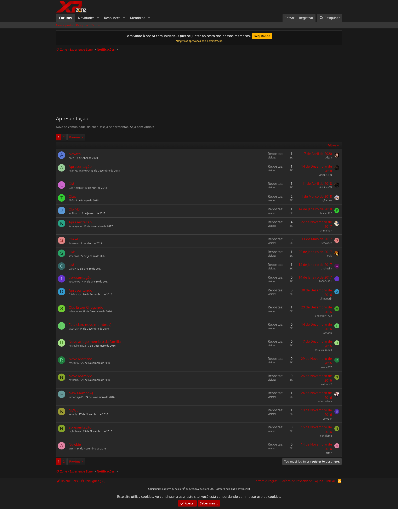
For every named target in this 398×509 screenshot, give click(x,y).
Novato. (75, 153)
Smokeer (74, 243)
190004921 (75, 281)
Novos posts (64, 25)
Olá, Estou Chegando (86, 307)
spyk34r (327, 418)
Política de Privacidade (296, 481)
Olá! (72, 252)
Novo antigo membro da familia (95, 341)
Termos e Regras (266, 481)
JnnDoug (73, 213)
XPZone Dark (69, 481)
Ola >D (74, 209)
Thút (71, 200)
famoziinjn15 (76, 397)
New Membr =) (81, 393)
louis (329, 255)
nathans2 (74, 380)
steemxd (74, 256)
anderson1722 (323, 316)
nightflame (75, 431)
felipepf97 (326, 213)
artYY (72, 448)
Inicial (330, 481)
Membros (137, 18)
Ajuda (319, 481)
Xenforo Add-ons (233, 488)
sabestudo (75, 311)
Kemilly (73, 414)
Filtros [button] (332, 145)
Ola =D (74, 239)
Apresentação (80, 166)
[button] (98, 18)
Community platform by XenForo (181, 488)
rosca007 (74, 363)
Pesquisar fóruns (88, 25)
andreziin (326, 268)
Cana (72, 268)
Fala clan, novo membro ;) (90, 324)
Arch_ (72, 158)
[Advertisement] (199, 82)
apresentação (80, 277)
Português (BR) (94, 481)
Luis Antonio (76, 188)
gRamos (327, 200)
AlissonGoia (325, 401)
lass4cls (73, 328)
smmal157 (326, 230)
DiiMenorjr (75, 294)
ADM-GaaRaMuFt (79, 170)
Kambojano (75, 226)
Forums (65, 18)
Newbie (75, 444)
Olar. (72, 196)
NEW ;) (74, 410)
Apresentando (80, 290)
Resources (112, 18)
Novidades (86, 18)
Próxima (74, 137)
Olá (71, 183)
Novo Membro (80, 358)
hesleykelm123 (77, 345)
